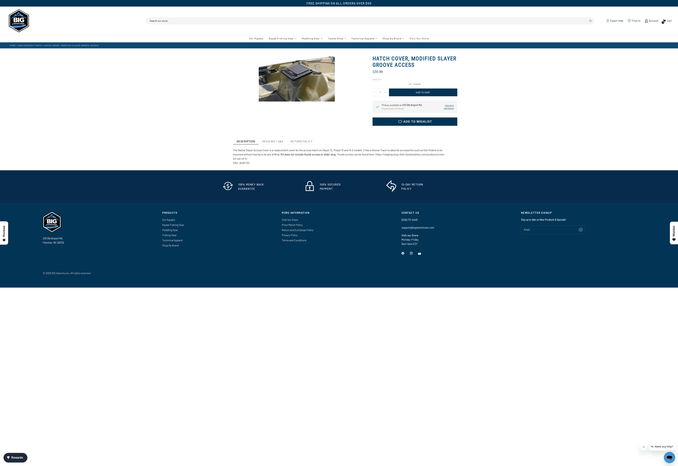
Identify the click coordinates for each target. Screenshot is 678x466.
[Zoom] (354, 63)
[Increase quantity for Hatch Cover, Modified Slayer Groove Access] (385, 92)
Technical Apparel (363, 38)
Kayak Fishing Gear (281, 38)
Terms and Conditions (294, 240)
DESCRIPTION (246, 141)
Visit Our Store (419, 38)
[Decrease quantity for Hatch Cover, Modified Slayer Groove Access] (375, 92)
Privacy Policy (290, 235)
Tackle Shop (335, 38)
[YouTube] (422, 254)
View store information (449, 107)
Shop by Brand (392, 38)
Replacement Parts (30, 45)
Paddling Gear (311, 38)
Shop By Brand (170, 245)
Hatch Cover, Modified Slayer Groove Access (71, 45)
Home (13, 45)
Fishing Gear (169, 235)
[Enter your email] (581, 230)
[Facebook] (405, 253)
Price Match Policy (292, 224)
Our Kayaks (256, 38)
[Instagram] (414, 253)
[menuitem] (257, 38)
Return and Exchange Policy (297, 230)
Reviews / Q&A (272, 141)
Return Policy (301, 141)
